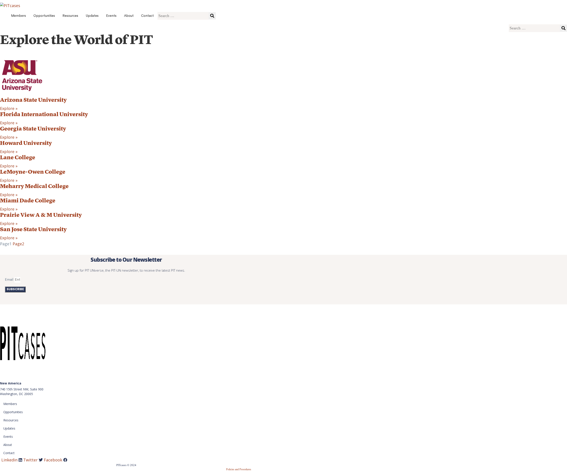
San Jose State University (33, 229)
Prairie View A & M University (41, 215)
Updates (92, 15)
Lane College (17, 158)
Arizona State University (33, 100)
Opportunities (44, 15)
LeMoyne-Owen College (32, 172)
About (129, 15)
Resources (70, 15)
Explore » (8, 108)
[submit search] (212, 15)
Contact (147, 15)
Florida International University (44, 114)
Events (111, 15)
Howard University (26, 143)
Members (18, 15)
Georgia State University (33, 129)
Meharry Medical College (34, 186)
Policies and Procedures (238, 469)
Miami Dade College (27, 201)
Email (9, 279)
